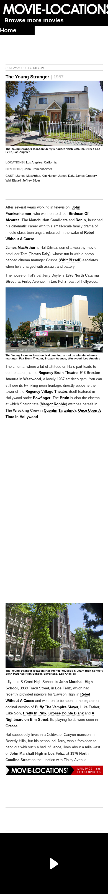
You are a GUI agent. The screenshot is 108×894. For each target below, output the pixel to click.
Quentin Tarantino (59, 411)
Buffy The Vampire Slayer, (57, 707)
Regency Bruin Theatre (58, 373)
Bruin (64, 398)
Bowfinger (41, 398)
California (50, 162)
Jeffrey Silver (31, 180)
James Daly (39, 254)
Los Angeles (34, 162)
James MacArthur (20, 248)
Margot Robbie (53, 404)
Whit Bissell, (14, 180)
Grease (11, 726)
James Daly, (66, 175)
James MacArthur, (28, 175)
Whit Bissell (70, 260)
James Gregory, (86, 175)
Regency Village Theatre (46, 392)
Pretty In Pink (34, 713)
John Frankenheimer (38, 169)
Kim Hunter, (49, 175)
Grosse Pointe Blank (66, 713)
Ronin (81, 220)
